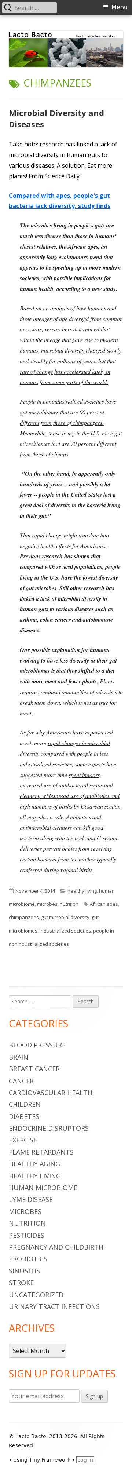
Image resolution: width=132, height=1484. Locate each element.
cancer (21, 1080)
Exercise (23, 1139)
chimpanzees (24, 917)
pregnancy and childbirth (56, 1247)
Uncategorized (36, 1294)
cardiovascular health (50, 1092)
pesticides (26, 1235)
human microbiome (43, 1187)
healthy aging (34, 1163)
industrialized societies (65, 930)
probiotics (28, 1258)
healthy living (82, 890)
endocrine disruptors (49, 1128)
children (25, 1104)
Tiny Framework (49, 1460)
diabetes (24, 1116)
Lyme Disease (31, 1199)
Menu (119, 7)
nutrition (69, 904)
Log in (85, 1460)
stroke (21, 1282)
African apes (104, 904)
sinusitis (24, 1270)
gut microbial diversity (65, 917)
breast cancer (34, 1068)
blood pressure (37, 1044)
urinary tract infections (54, 1306)
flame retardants (41, 1152)
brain (18, 1057)
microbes (47, 904)
